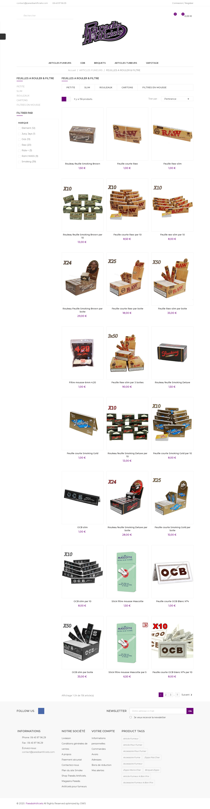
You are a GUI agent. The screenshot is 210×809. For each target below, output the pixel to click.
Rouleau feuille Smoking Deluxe (172, 382)
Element (28, 128)
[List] (68, 99)
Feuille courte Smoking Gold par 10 (172, 453)
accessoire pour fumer (134, 751)
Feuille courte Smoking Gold (82, 453)
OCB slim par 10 (82, 601)
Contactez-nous (70, 765)
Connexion (178, 3)
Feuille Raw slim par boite (172, 308)
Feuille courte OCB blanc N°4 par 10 (172, 672)
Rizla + (27, 150)
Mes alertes (98, 770)
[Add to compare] (99, 156)
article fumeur (130, 738)
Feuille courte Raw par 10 (127, 234)
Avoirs (95, 754)
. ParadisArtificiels (34, 803)
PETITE (21, 86)
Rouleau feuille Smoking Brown (82, 163)
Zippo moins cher (132, 770)
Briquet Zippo (152, 770)
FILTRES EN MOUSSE (28, 105)
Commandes (99, 749)
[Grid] (64, 99)
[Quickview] (99, 135)
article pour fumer (132, 745)
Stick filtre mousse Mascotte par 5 (128, 672)
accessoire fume (131, 757)
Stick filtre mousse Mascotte (127, 601)
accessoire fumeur (132, 763)
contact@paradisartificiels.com (38, 752)
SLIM (19, 91)
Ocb (26, 139)
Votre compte (103, 731)
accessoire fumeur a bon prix (138, 782)
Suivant (187, 695)
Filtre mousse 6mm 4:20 (82, 382)
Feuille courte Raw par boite (127, 308)
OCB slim (82, 527)
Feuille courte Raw (127, 163)
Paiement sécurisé (72, 759)
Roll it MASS (30, 156)
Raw (26, 145)
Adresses (96, 759)
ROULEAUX (23, 95)
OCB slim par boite (82, 672)
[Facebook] (41, 711)
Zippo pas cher (152, 757)
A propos (66, 754)
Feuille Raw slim (172, 163)
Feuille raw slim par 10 (172, 234)
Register (189, 3)
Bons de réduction (101, 765)
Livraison (66, 738)
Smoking (29, 161)
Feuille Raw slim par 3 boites (127, 382)
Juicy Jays (28, 133)
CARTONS (22, 100)
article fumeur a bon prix (136, 776)
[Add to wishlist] (99, 149)
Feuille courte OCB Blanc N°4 (172, 601)
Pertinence (177, 99)
